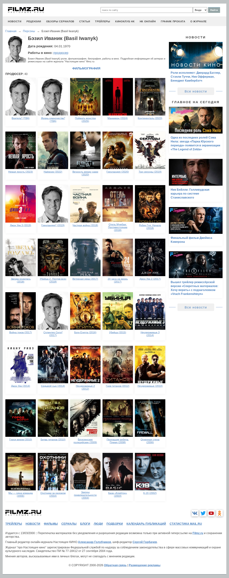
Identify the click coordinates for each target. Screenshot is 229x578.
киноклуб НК (125, 21)
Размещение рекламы (144, 565)
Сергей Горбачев (145, 542)
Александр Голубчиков (94, 542)
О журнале (198, 21)
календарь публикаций (146, 523)
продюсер (60, 53)
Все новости (196, 91)
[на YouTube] (211, 513)
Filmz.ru (198, 533)
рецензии (33, 21)
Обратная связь (115, 565)
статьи (84, 21)
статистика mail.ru (186, 523)
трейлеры (102, 21)
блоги (85, 523)
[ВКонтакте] (195, 513)
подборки (114, 523)
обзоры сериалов (60, 21)
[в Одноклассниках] (219, 513)
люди (98, 523)
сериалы (69, 523)
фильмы (51, 523)
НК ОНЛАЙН (148, 21)
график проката (173, 21)
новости (14, 21)
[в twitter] (203, 513)
